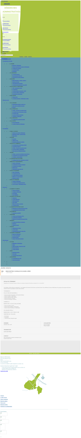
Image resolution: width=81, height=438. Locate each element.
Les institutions (14, 89)
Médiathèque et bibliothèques (17, 243)
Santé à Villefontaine (15, 172)
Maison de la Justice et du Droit (17, 203)
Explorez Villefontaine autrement (17, 238)
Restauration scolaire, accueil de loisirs (18, 134)
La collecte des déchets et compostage (18, 222)
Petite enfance (14, 135)
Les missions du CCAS (16, 173)
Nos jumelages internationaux (17, 94)
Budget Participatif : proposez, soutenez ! (19, 80)
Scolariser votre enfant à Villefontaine (18, 132)
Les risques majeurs (15, 205)
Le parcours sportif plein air (17, 255)
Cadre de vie (5, 187)
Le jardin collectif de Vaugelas (17, 175)
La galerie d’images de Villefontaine (18, 124)
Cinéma (13, 244)
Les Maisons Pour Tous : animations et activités (20, 160)
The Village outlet (15, 113)
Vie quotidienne (5, 128)
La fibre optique (15, 229)
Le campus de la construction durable (18, 119)
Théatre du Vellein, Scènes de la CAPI (18, 246)
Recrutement (14, 71)
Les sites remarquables (16, 235)
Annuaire (7, 4)
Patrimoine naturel (15, 237)
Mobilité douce (14, 167)
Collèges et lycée (15, 140)
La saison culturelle (15, 249)
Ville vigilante (14, 202)
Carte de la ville (4, 371)
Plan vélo (13, 107)
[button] (11, 15)
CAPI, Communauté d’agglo (17, 88)
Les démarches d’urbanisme (17, 217)
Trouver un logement (15, 190)
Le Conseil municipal (16, 74)
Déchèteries (14, 223)
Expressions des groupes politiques (18, 77)
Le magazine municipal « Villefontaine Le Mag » (20, 98)
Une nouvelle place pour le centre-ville (18, 231)
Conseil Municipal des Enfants (17, 83)
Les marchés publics (15, 69)
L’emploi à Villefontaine (16, 181)
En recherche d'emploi (7, 39)
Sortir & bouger (5, 240)
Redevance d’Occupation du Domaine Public (19, 219)
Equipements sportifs (15, 252)
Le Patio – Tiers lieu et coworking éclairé (19, 110)
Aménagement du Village (16, 228)
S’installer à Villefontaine (16, 191)
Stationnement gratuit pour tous (17, 169)
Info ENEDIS (14, 193)
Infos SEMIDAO (15, 194)
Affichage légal (14, 97)
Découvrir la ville (6, 100)
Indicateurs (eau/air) (15, 178)
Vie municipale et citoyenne (7, 61)
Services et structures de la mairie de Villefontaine (20, 66)
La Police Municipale (16, 199)
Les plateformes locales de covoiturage (18, 164)
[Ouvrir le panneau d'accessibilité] (0, 436)
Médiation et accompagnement (17, 176)
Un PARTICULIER (6, 23)
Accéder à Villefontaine (16, 163)
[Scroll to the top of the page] (0, 435)
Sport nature (14, 253)
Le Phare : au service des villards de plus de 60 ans (20, 154)
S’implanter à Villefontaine (16, 116)
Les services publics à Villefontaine (18, 92)
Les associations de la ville (16, 258)
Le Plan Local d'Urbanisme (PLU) (18, 216)
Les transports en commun (16, 166)
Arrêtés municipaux (15, 200)
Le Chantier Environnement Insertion (18, 182)
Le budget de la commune (16, 68)
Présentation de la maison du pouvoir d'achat (19, 208)
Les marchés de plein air (16, 146)
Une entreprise (5, 47)
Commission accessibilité (16, 213)
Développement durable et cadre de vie (18, 104)
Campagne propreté (15, 225)
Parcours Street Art (15, 247)
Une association (5, 32)
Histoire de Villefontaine (16, 234)
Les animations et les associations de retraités (19, 155)
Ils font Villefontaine (15, 122)
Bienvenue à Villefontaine (16, 65)
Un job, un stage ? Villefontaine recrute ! (19, 184)
